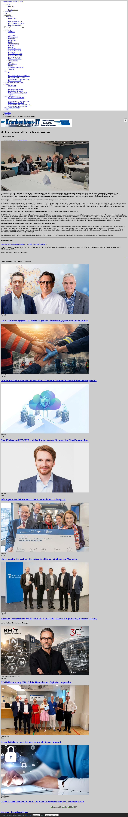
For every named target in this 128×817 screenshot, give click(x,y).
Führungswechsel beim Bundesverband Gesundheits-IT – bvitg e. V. (33, 499)
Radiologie (11, 38)
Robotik (10, 47)
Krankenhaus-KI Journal (15, 91)
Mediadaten (7, 11)
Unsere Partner (8, 16)
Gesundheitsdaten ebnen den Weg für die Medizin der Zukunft (31, 742)
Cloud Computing (13, 44)
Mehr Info (28, 815)
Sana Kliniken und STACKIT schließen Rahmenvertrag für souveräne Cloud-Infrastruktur (44, 440)
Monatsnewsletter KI (14, 81)
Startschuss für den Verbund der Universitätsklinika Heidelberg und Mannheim (39, 559)
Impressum (5, 812)
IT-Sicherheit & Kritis (14, 59)
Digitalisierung (12, 64)
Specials (10, 94)
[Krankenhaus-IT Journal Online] (13, 1)
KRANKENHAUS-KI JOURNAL (19, 76)
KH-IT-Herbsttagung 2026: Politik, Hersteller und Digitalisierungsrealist (36, 682)
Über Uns (7, 5)
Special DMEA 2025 (14, 50)
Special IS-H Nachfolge (15, 55)
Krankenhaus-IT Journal (15, 89)
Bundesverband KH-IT (15, 21)
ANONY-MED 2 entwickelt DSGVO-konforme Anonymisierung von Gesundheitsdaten (42, 801)
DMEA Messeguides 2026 (16, 103)
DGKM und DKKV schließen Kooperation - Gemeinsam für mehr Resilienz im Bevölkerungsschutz (49, 380)
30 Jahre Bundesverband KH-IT (14, 82)
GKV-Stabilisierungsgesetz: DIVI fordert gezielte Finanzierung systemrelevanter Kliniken (44, 320)
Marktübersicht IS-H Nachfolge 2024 (19, 104)
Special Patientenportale (15, 54)
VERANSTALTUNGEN (12, 108)
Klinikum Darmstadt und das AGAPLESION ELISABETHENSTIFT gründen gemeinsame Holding (49, 618)
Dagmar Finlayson (22, 140)
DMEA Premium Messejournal (17, 93)
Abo (5, 13)
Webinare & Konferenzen (15, 67)
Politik (10, 42)
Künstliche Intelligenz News (16, 77)
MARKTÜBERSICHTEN (12, 96)
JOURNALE (8, 84)
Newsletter (7, 15)
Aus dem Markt (13, 60)
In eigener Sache (13, 10)
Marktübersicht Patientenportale (17, 106)
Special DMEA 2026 (14, 49)
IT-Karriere (11, 52)
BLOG (6, 109)
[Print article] (126, 256)
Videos (10, 62)
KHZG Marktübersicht (15, 57)
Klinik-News (12, 40)
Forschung (11, 45)
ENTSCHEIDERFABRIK (16, 23)
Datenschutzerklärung (19, 812)
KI (5, 71)
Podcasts (10, 65)
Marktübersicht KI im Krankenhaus (18, 79)
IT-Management (13, 37)
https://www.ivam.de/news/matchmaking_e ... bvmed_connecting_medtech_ (23, 244)
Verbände (11, 69)
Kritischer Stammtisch (14, 25)
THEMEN (7, 30)
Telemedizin (11, 35)
